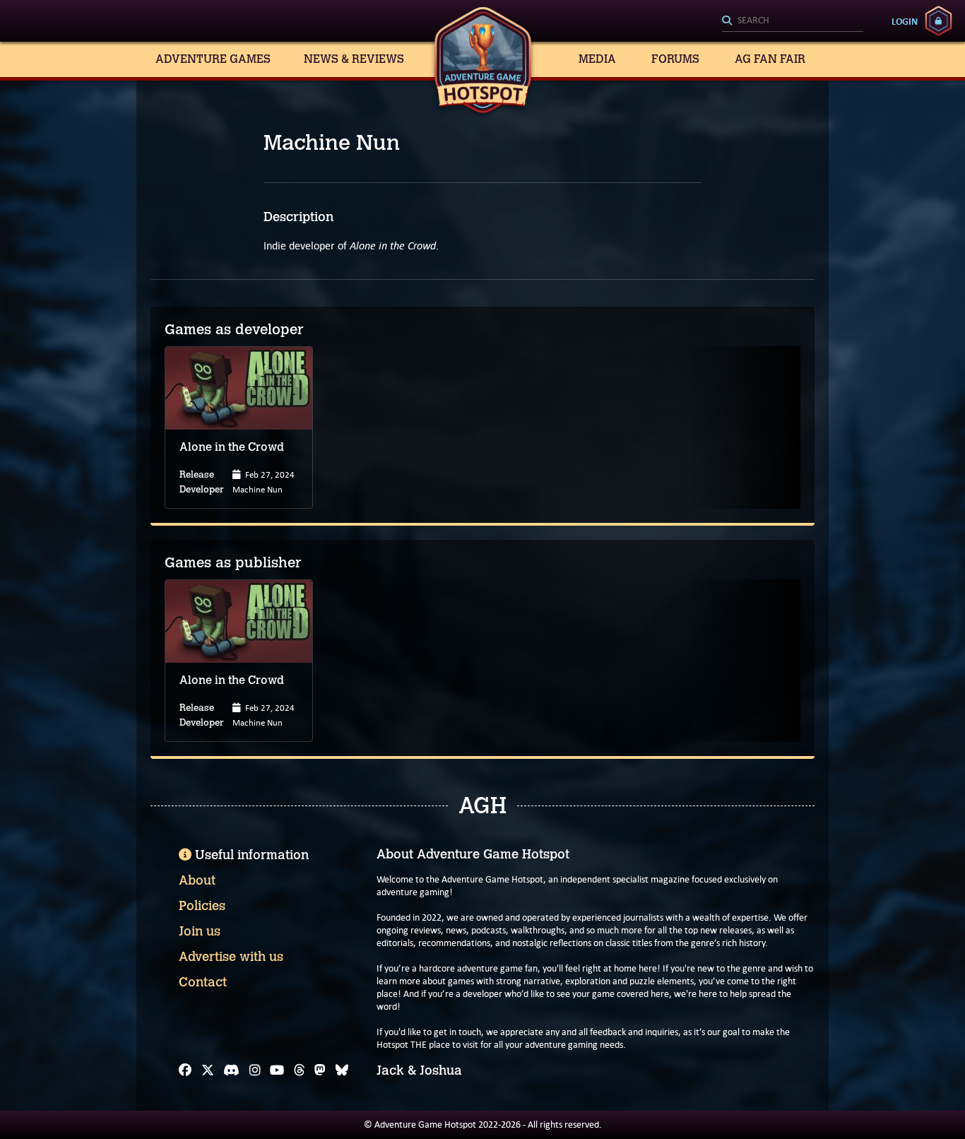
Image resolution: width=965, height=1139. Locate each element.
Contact (203, 982)
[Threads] (299, 1070)
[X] (207, 1070)
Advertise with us (231, 956)
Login (905, 21)
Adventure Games (213, 59)
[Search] (792, 21)
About (197, 880)
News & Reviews (354, 59)
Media (597, 59)
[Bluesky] (342, 1070)
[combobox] (792, 21)
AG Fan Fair (770, 59)
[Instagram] (255, 1070)
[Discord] (231, 1070)
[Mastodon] (320, 1070)
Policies (202, 906)
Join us (199, 931)
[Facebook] (185, 1070)
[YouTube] (277, 1070)
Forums (675, 59)
